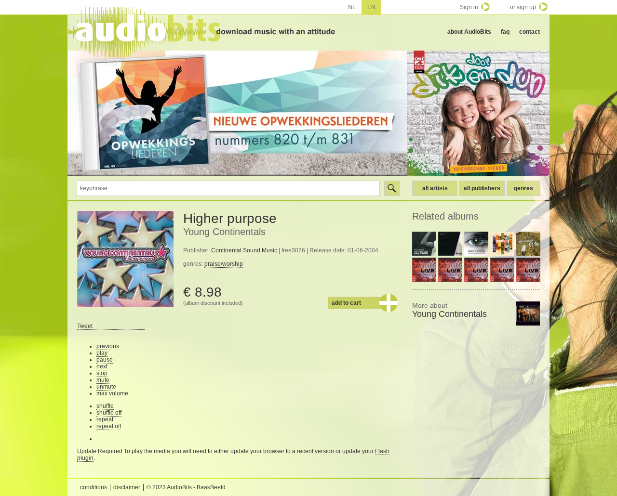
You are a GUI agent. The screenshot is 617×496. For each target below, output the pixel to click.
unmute (106, 386)
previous (107, 346)
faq (505, 31)
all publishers (482, 188)
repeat (104, 419)
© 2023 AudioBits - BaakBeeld (186, 487)
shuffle (105, 406)
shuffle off (108, 412)
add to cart (346, 303)
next (101, 366)
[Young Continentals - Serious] (450, 244)
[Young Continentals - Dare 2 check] (476, 244)
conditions (93, 487)
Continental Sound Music (244, 250)
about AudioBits (469, 31)
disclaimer (126, 487)
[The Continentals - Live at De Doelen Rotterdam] (424, 270)
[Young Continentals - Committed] (502, 244)
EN (371, 7)
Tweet (85, 326)
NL (352, 7)
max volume (112, 393)
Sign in (469, 7)
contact (529, 31)
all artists (435, 188)
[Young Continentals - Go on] (528, 244)
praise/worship (223, 264)
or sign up (523, 7)
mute (102, 380)
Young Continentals (224, 231)
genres (523, 188)
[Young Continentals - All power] (424, 244)
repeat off (108, 426)
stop (101, 373)
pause (104, 359)
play (101, 353)
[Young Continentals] (528, 313)
